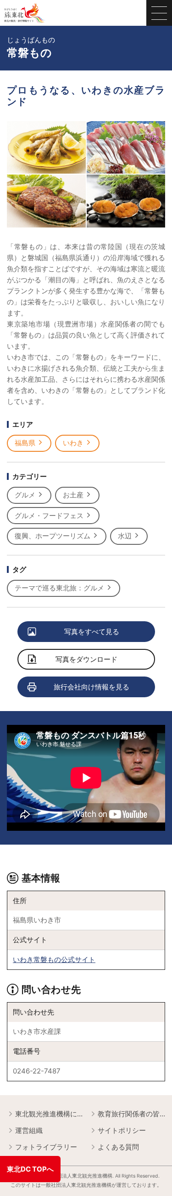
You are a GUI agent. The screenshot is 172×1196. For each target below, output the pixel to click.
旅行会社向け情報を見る (91, 687)
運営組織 (29, 1130)
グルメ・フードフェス (49, 515)
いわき (73, 442)
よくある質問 (118, 1147)
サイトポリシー (122, 1130)
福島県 (25, 442)
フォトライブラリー (46, 1147)
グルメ (25, 494)
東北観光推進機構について (49, 1113)
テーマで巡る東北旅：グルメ (59, 587)
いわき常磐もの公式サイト (54, 959)
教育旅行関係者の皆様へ (131, 1113)
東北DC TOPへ (30, 1169)
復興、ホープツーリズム (52, 535)
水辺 (125, 535)
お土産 (73, 494)
